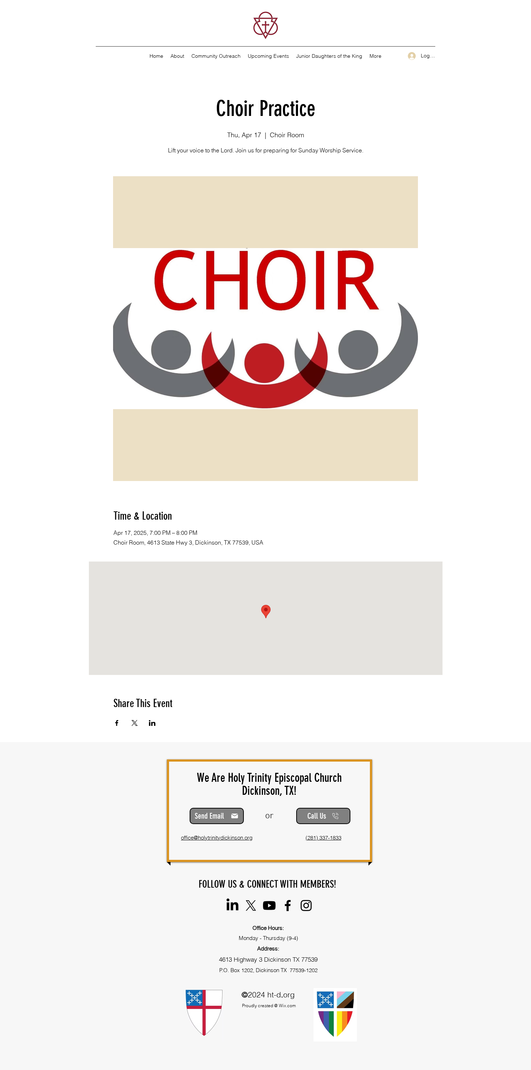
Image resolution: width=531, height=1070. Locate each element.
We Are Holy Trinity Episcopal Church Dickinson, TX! (269, 784)
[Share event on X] (134, 723)
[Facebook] (287, 905)
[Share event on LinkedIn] (152, 723)
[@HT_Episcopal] (250, 905)
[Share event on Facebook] (116, 723)
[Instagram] (306, 905)
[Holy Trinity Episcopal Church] (232, 905)
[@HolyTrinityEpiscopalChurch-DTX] (269, 905)
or (269, 816)
